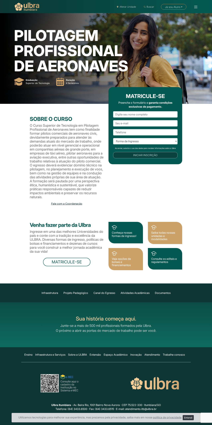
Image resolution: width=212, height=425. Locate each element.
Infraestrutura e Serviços (50, 354)
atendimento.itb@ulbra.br (141, 409)
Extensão (95, 354)
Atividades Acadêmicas (135, 293)
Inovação (136, 354)
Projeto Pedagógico (75, 293)
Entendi (188, 417)
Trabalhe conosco (174, 354)
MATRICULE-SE (67, 261)
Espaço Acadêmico (116, 354)
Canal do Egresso (104, 293)
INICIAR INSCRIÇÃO (145, 155)
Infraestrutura (50, 293)
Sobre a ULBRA (77, 354)
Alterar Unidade (128, 6)
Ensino (28, 354)
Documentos (163, 293)
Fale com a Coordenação (66, 203)
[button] (195, 7)
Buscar (150, 6)
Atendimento (152, 354)
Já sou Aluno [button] (172, 7)
